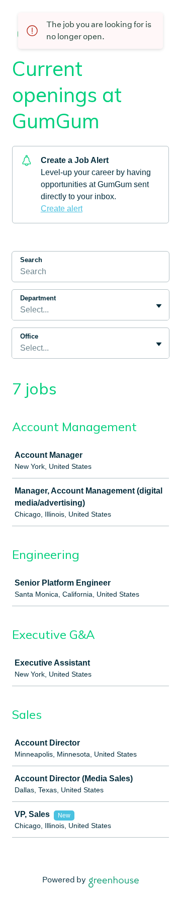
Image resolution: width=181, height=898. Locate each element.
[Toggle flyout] (159, 306)
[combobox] (21, 309)
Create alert (61, 208)
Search (31, 260)
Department (38, 298)
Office (29, 336)
